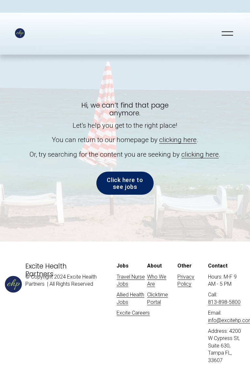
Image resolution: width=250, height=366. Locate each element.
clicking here (178, 140)
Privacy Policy (185, 280)
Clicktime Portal (157, 298)
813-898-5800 (224, 302)
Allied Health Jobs (130, 298)
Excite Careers (133, 313)
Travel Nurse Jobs (131, 280)
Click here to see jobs (125, 183)
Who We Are (156, 280)
